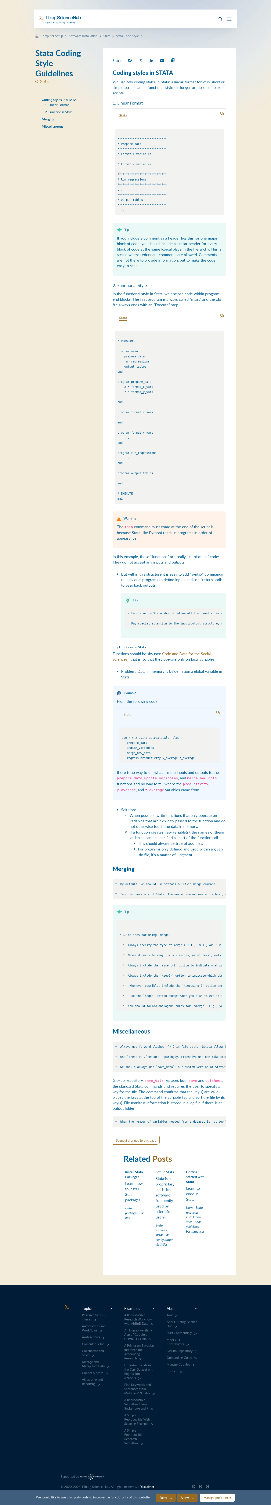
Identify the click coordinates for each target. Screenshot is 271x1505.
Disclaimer (147, 1486)
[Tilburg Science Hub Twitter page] (200, 1487)
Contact (172, 1371)
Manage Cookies (178, 1364)
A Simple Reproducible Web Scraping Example (137, 1419)
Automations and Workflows (93, 1328)
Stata (106, 35)
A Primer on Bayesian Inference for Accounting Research (139, 1351)
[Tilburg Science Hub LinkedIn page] (207, 1487)
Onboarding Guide (179, 1357)
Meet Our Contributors (175, 1342)
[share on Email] (162, 60)
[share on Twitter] (141, 60)
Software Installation (83, 35)
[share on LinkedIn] (151, 60)
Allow (185, 1497)
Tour (170, 1315)
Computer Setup (51, 35)
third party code (77, 1497)
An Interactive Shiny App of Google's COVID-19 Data (138, 1334)
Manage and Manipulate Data (93, 1364)
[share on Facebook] (130, 60)
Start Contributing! (179, 1333)
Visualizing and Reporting (92, 1381)
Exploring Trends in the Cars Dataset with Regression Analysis (139, 1371)
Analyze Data (91, 1337)
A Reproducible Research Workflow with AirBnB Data (138, 1319)
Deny (163, 1497)
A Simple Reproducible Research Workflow (133, 1436)
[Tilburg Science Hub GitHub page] (193, 1487)
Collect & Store (92, 1373)
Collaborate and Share (93, 1353)
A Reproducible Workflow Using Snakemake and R (136, 1404)
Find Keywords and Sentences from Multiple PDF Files (137, 1388)
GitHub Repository (180, 1351)
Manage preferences (217, 1497)
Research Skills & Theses (94, 1317)
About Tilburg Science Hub (182, 1324)
